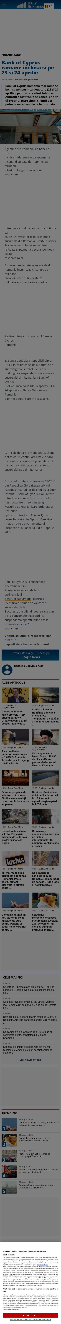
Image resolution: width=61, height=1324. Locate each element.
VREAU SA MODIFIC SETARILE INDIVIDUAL (30, 1319)
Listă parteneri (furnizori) (11, 1309)
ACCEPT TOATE (30, 1315)
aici (26, 1278)
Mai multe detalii (42, 1264)
